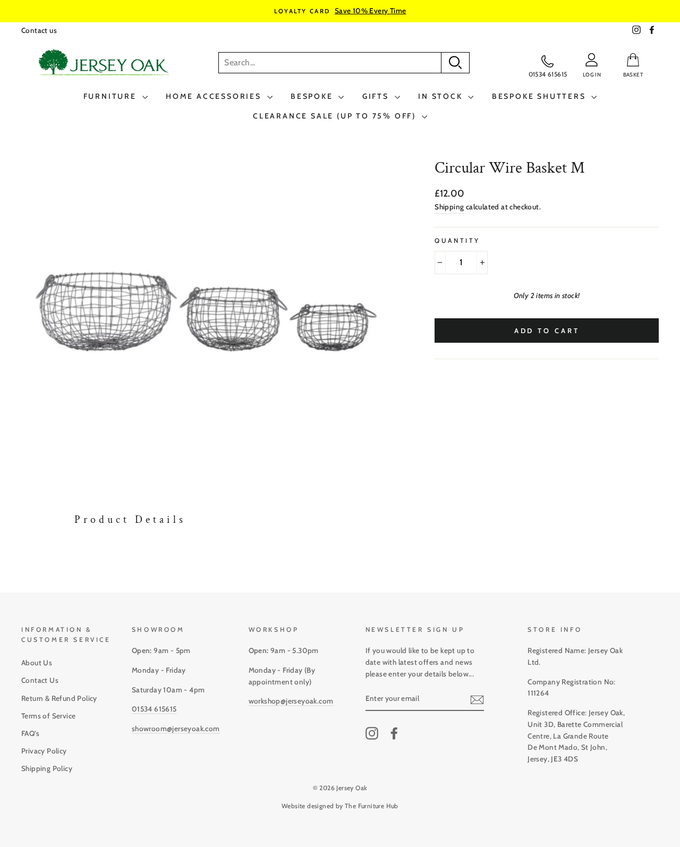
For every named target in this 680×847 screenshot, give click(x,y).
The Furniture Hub (371, 806)
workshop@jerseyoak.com (291, 701)
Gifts (377, 96)
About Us (36, 662)
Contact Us (39, 680)
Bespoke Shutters (540, 96)
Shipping (449, 206)
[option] (340, 11)
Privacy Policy (44, 751)
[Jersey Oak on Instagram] (372, 733)
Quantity (457, 240)
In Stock (441, 96)
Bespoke (313, 96)
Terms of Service (48, 716)
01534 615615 (154, 709)
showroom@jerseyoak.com (176, 728)
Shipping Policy (46, 768)
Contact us (39, 30)
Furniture (111, 96)
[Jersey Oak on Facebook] (394, 733)
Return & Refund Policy (59, 698)
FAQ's (30, 733)
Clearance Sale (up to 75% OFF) (336, 116)
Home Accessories (215, 96)
